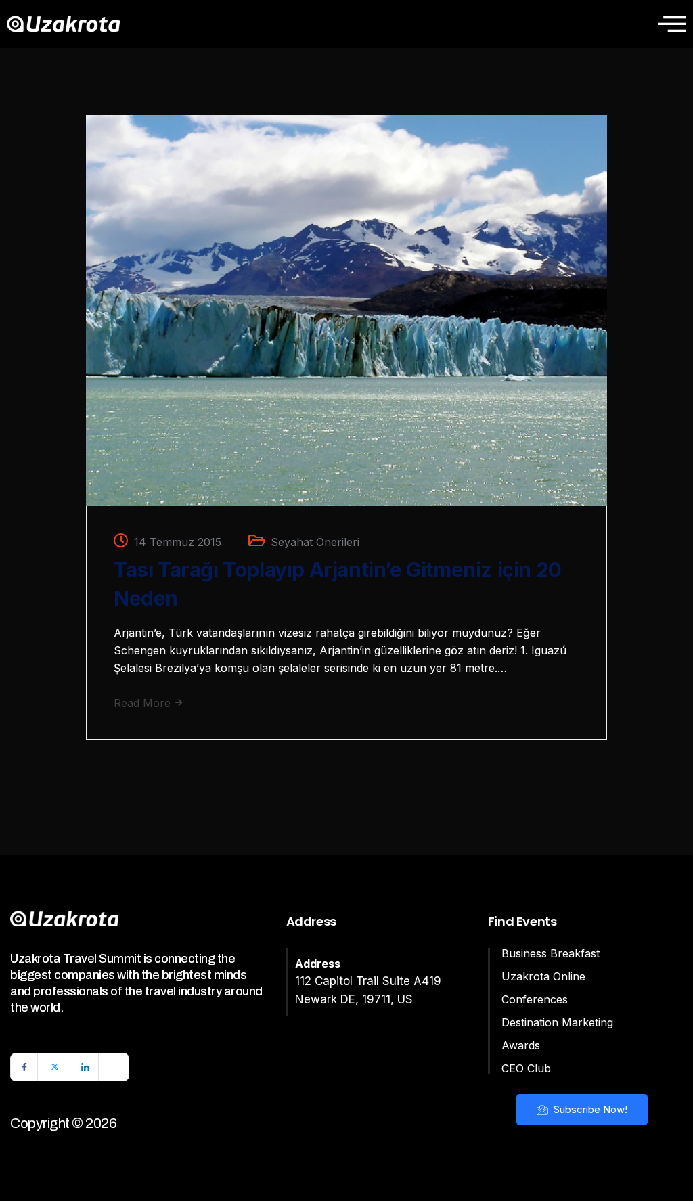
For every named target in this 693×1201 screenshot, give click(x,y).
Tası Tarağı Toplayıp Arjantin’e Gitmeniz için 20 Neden (338, 584)
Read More (144, 703)
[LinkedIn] (85, 1067)
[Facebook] (24, 1067)
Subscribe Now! (589, 1109)
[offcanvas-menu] (671, 24)
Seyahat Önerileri (315, 542)
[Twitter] (54, 1067)
